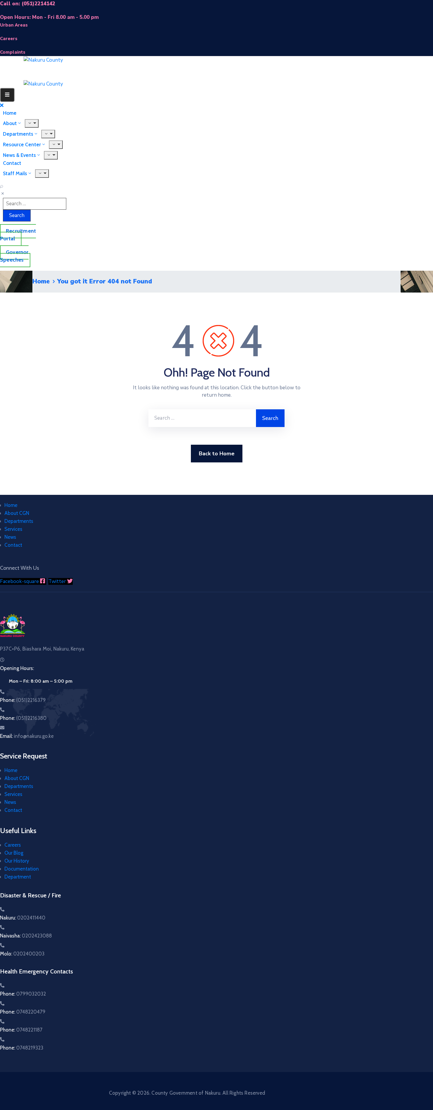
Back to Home (216, 453)
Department (17, 877)
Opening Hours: (17, 668)
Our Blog (13, 853)
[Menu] (56, 144)
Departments (18, 521)
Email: (27, 736)
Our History (16, 861)
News (10, 537)
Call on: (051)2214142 (27, 3)
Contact (13, 545)
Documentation (21, 869)
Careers (12, 845)
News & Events (19, 155)
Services (13, 529)
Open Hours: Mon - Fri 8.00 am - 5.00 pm (49, 17)
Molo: (22, 954)
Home (41, 281)
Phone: (23, 700)
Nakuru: (22, 918)
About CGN (16, 513)
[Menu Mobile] (7, 95)
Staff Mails (15, 173)
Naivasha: (26, 936)
